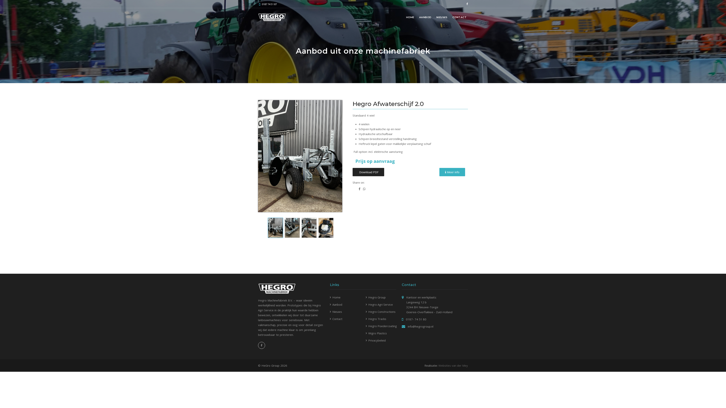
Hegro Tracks (377, 319)
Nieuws (442, 17)
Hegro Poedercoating (382, 326)
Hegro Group (377, 297)
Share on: (359, 182)
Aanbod (425, 17)
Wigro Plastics (377, 333)
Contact (459, 17)
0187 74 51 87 (269, 4)
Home (410, 17)
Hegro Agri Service (380, 304)
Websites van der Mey (453, 365)
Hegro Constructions (382, 312)
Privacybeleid (377, 340)
